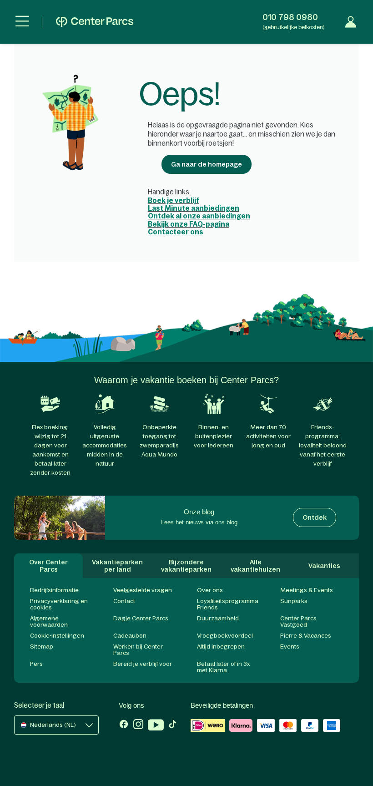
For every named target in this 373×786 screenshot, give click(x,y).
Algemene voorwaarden (49, 621)
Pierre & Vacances (305, 635)
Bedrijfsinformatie (54, 590)
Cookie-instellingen (57, 635)
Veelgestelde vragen (142, 590)
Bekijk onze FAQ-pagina (188, 224)
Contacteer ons (175, 232)
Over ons (210, 590)
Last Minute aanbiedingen (193, 208)
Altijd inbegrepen (221, 646)
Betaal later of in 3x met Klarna (223, 667)
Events (289, 646)
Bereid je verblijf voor (142, 663)
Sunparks (293, 601)
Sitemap (41, 646)
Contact (124, 601)
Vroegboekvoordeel (225, 635)
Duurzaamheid (218, 618)
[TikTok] (172, 726)
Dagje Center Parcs (140, 618)
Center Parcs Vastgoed (298, 621)
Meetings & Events (306, 590)
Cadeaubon (129, 635)
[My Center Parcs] (351, 22)
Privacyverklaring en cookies (59, 604)
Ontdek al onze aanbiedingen (199, 216)
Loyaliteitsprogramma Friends (227, 604)
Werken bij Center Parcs (138, 649)
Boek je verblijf (173, 200)
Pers (36, 663)
